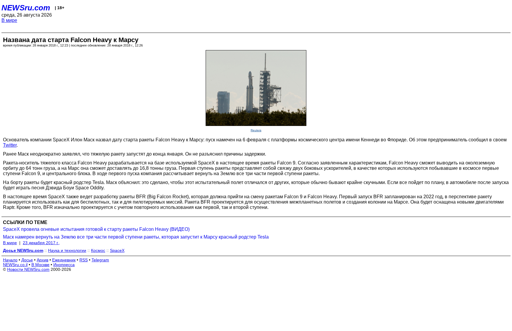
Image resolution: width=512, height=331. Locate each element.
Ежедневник (64, 260)
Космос (98, 250)
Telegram (100, 260)
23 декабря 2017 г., (41, 242)
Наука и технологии (67, 250)
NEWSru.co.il (15, 264)
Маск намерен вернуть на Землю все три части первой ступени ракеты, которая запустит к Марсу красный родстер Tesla (136, 236)
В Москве (40, 264)
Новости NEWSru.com (28, 269)
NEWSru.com (25, 7)
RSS (83, 260)
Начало (10, 260)
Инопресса (64, 264)
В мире (9, 20)
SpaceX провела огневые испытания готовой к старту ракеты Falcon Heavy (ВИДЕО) (96, 229)
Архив (42, 260)
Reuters (256, 130)
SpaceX (117, 250)
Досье (27, 260)
